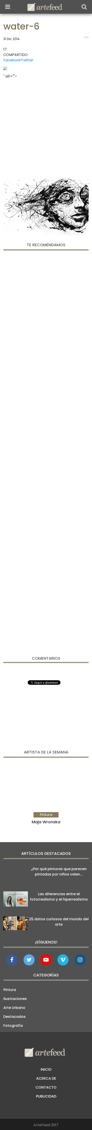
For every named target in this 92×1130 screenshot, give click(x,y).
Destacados (14, 1016)
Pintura (9, 989)
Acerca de (46, 1078)
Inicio (46, 1069)
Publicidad (46, 1096)
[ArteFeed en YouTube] (46, 959)
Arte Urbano (14, 1007)
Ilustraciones (15, 998)
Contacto (46, 1087)
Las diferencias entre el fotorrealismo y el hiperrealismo (59, 896)
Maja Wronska (46, 822)
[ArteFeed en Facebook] (11, 959)
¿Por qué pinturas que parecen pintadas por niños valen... (59, 871)
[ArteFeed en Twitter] (29, 959)
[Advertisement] (46, 127)
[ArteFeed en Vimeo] (63, 959)
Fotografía (13, 1025)
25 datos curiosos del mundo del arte (59, 921)
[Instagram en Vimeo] (80, 959)
